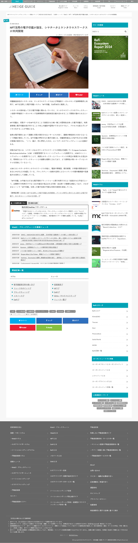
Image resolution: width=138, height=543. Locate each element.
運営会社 (93, 488)
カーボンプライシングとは (102, 381)
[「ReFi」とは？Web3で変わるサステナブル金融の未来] (96, 193)
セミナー (113, 6)
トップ (5, 1)
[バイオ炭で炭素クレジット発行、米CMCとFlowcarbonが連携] (96, 151)
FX (109, 1)
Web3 (53, 311)
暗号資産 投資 (108, 405)
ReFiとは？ (96, 311)
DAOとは (53, 461)
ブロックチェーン (20, 292)
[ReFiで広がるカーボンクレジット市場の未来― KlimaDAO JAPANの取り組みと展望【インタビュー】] (96, 217)
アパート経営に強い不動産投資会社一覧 (106, 450)
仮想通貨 (57, 285)
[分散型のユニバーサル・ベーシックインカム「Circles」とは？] (96, 205)
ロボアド (28, 1)
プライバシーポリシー (98, 499)
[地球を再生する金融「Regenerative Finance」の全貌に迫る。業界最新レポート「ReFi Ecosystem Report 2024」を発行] (96, 251)
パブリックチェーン (18, 314)
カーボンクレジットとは (101, 370)
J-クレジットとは (98, 376)
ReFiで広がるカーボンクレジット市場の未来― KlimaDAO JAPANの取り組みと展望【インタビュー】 (115, 214)
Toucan (95, 322)
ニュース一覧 (59, 300)
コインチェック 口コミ (104, 408)
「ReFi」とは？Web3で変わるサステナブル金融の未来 (114, 191)
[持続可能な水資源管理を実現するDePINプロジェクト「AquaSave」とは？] (96, 240)
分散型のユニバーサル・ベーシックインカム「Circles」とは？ (114, 203)
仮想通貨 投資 (98, 405)
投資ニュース (71, 311)
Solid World (96, 339)
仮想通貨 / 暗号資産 (99, 6)
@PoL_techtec (27, 218)
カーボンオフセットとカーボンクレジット (107, 364)
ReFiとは (53, 450)
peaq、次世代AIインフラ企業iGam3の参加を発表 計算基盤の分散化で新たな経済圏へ (50, 244)
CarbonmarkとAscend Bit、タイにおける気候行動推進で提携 (42, 263)
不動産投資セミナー (19, 502)
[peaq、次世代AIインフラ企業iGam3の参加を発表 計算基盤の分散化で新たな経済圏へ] (96, 128)
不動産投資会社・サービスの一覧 (102, 439)
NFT (55, 288)
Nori (94, 328)
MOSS (94, 345)
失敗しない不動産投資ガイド (100, 433)
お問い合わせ (95, 471)
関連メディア (125, 6)
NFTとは (53, 439)
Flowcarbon (96, 334)
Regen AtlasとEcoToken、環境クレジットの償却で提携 (40, 254)
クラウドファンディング (21, 484)
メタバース (18, 296)
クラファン (40, 1)
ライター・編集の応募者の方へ (101, 476)
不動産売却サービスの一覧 (101, 456)
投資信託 (86, 1)
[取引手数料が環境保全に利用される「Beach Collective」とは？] (96, 228)
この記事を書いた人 (19, 203)
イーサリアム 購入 (98, 403)
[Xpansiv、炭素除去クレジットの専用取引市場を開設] (96, 139)
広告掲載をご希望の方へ (99, 482)
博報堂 (35, 314)
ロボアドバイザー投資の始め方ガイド (64, 476)
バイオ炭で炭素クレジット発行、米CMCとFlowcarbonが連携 (41, 251)
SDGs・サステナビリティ (64, 296)
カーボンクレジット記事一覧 (102, 387)
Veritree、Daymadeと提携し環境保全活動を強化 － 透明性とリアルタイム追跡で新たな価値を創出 (53, 259)
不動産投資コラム (18, 456)
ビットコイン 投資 (116, 400)
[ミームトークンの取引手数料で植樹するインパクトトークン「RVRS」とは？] (96, 263)
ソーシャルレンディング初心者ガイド (64, 496)
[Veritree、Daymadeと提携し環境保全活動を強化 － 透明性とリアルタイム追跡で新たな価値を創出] (96, 174)
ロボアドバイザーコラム (21, 444)
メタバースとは (56, 456)
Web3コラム (16, 439)
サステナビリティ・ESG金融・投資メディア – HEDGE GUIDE (99, 540)
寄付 (132, 1)
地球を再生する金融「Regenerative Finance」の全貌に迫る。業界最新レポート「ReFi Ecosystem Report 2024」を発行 (115, 249)
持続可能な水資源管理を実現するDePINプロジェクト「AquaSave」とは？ (114, 237)
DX (28, 314)
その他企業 (21, 311)
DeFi (15, 300)
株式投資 (97, 1)
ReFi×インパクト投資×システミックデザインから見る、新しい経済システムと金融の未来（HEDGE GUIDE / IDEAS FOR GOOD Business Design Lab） (51, 239)
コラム (86, 6)
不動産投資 (52, 1)
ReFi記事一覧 (97, 351)
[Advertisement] (110, 76)
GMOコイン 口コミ (109, 411)
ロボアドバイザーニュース (21, 473)
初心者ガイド (63, 6)
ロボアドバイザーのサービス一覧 (62, 482)
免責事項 (93, 505)
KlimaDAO (96, 317)
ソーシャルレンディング (21, 479)
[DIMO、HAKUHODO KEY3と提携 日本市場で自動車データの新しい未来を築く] (96, 105)
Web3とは (54, 433)
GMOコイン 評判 (117, 408)
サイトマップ (95, 493)
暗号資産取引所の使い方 (23, 285)
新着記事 (31, 311)
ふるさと (63, 1)
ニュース (75, 6)
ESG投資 (74, 1)
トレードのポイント (21, 288)
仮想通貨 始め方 (122, 403)
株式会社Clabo (73, 535)
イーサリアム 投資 (110, 403)
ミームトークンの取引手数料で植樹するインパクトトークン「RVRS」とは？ (115, 260)
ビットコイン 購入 (103, 400)
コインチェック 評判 (120, 405)
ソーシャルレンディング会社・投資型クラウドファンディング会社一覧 (68, 503)
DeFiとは (53, 444)
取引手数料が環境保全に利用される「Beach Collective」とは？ (114, 226)
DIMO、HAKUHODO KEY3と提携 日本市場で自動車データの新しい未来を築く (48, 235)
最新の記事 (34, 203)
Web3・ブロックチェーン (21, 467)
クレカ (120, 1)
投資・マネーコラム (17, 433)
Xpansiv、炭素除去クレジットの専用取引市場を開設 (38, 247)
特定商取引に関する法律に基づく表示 (104, 511)
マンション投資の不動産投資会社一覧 (105, 444)
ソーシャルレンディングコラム (23, 450)
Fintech (61, 311)
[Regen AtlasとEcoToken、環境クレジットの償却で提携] (96, 162)
